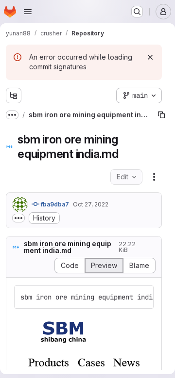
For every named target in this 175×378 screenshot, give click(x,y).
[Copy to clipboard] (142, 297)
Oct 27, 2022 (90, 204)
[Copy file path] (161, 115)
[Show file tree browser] (13, 95)
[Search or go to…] (137, 11)
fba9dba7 (54, 204)
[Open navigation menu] (27, 11)
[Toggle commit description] (18, 218)
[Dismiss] (150, 57)
